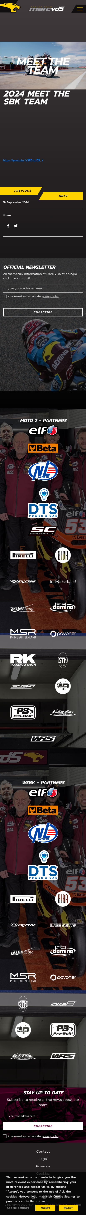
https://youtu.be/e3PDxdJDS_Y (23, 160)
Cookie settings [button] (18, 1207)
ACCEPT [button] (45, 1208)
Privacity (43, 1166)
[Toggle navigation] (80, 8)
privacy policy (50, 296)
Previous (23, 190)
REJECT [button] (68, 1208)
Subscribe (43, 312)
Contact (43, 1151)
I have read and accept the (33, 296)
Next (63, 196)
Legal (43, 1159)
